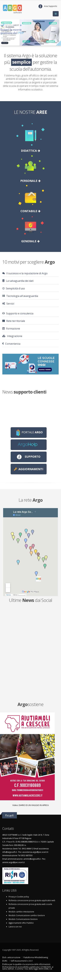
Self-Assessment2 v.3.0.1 (22, 961)
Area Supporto (50, 6)
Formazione (12, 328)
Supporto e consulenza (19, 313)
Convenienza (12, 343)
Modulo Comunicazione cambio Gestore (27, 915)
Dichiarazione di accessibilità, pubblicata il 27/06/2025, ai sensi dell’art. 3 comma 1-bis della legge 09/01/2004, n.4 (28, 968)
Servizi (10, 303)
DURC (5, 961)
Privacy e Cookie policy (19, 896)
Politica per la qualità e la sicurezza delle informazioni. (27, 964)
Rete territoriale (15, 321)
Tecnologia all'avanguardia (22, 296)
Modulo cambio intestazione (21, 911)
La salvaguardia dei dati (19, 281)
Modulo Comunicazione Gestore (23, 919)
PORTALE (32, 432)
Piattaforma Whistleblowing (35, 957)
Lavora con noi (15, 926)
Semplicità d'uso (15, 288)
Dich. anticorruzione (11, 957)
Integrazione (14, 336)
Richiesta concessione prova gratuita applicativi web (32, 900)
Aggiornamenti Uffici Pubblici (21, 923)
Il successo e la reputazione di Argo (27, 273)
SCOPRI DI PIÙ (5, 43)
